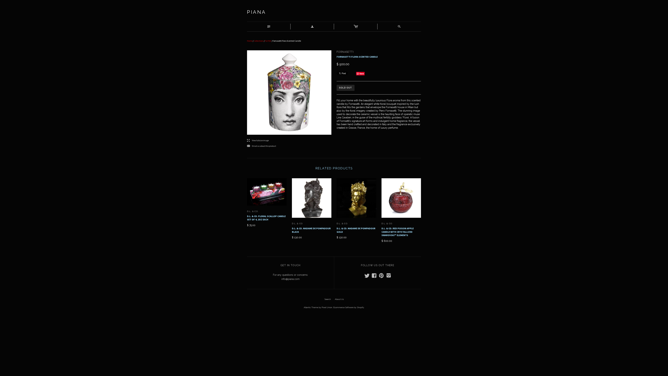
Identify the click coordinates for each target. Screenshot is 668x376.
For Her (268, 41)
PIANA (256, 12)
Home (249, 41)
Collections (259, 41)
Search (327, 299)
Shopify (360, 307)
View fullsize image (258, 140)
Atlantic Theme (311, 307)
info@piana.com (290, 279)
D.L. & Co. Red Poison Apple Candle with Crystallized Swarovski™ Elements (397, 232)
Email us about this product (261, 146)
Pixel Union (327, 307)
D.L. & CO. (253, 211)
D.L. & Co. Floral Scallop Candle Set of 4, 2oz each (266, 218)
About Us (339, 299)
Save (362, 73)
